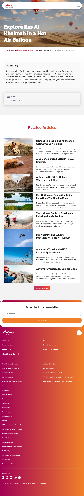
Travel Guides (6, 438)
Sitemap (4, 420)
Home (7, 50)
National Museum (48, 368)
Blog (13, 50)
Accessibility (5, 403)
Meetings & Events (50, 349)
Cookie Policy (6, 412)
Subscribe (42, 320)
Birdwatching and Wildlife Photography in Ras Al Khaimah (53, 236)
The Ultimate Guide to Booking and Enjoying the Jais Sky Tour (55, 215)
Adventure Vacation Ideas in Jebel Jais (56, 269)
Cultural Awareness (7, 377)
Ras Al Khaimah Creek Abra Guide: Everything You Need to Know (54, 197)
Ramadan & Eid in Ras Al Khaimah (12, 446)
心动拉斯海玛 (6, 459)
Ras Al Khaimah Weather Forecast (12, 429)
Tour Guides (5, 390)
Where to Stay (7, 345)
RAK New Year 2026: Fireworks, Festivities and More (58, 381)
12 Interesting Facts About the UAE (53, 372)
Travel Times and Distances (10, 364)
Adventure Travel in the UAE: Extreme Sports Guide (51, 251)
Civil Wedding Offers (8, 451)
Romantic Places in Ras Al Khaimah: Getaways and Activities (55, 143)
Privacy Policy (6, 407)
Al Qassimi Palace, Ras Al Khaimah (12, 381)
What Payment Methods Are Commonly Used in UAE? (58, 377)
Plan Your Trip (7, 349)
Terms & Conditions (7, 416)
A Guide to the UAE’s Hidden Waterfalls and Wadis (51, 179)
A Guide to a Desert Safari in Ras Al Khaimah (55, 161)
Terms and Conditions (8, 464)
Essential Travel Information (10, 368)
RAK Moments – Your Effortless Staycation (14, 425)
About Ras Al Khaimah (10, 354)
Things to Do (7, 340)
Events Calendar (49, 345)
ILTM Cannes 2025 (7, 442)
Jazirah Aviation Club (49, 364)
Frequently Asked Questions (10, 433)
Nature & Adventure (31, 50)
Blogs (19, 50)
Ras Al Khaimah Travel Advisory (11, 455)
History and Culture (8, 372)
